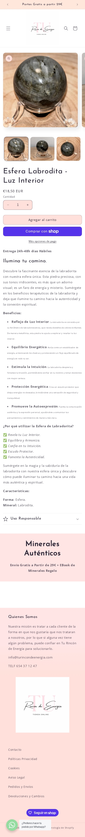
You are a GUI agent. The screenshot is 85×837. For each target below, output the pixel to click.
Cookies (14, 768)
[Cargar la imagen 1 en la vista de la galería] (16, 149)
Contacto (14, 750)
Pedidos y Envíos (20, 787)
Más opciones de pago (43, 241)
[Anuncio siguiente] (77, 4)
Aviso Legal (16, 777)
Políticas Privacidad (22, 759)
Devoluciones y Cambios (26, 796)
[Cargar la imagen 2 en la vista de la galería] (42, 149)
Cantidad (9, 196)
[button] (8, 28)
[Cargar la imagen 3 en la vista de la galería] (69, 149)
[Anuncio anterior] (7, 4)
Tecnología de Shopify (60, 827)
